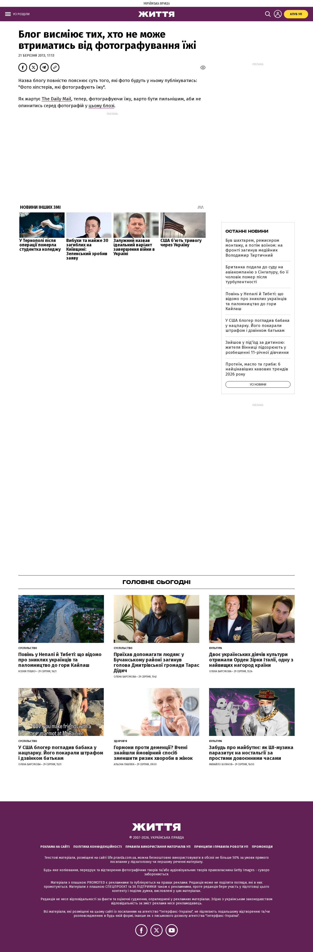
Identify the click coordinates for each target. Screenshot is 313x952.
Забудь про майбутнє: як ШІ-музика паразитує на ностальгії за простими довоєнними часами (251, 752)
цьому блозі (101, 105)
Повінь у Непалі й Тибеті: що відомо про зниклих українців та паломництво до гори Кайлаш (256, 301)
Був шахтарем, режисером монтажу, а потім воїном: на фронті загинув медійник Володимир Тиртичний (254, 248)
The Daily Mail (56, 99)
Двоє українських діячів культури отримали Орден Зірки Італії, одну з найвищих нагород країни (251, 659)
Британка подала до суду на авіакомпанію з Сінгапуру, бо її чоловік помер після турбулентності (256, 274)
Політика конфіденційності (97, 846)
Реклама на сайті (55, 846)
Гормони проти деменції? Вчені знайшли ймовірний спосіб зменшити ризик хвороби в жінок (153, 752)
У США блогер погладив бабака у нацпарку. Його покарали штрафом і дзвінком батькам (257, 325)
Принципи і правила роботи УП (221, 846)
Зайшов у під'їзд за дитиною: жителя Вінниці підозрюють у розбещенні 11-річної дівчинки (257, 347)
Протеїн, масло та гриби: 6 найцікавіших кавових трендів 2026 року (256, 369)
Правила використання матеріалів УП (157, 846)
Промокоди (262, 846)
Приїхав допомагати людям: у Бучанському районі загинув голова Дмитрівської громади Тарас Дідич (156, 662)
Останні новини (246, 231)
